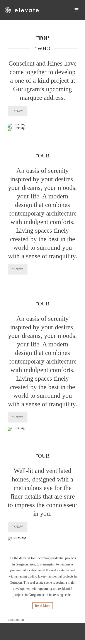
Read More (42, 606)
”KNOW (17, 110)
